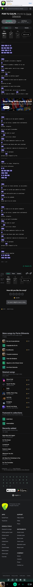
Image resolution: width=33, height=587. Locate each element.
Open (30, 3)
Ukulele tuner (21, 535)
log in (15, 302)
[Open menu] (30, 8)
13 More (4, 337)
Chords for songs (7, 529)
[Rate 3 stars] (16, 294)
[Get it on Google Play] (22, 490)
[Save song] (7, 584)
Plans (18, 524)
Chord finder (5, 547)
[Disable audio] (23, 584)
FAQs (18, 520)
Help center (20, 517)
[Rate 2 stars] (13, 294)
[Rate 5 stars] (22, 294)
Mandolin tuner (21, 544)
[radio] (28, 584)
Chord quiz (5, 553)
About (19, 556)
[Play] (15, 584)
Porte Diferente (16, 468)
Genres (4, 538)
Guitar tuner (20, 532)
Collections (5, 541)
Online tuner (5, 535)
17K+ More (5, 432)
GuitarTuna (4, 468)
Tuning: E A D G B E (2, 274)
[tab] (9, 22)
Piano (16, 27)
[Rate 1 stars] (10, 294)
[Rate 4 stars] (19, 294)
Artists (4, 544)
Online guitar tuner (7, 532)
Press (18, 562)
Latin (6, 261)
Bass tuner (20, 538)
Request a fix (28, 266)
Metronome (5, 550)
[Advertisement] (16, 578)
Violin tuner (20, 541)
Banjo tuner (20, 547)
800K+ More (5, 375)
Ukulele (27, 27)
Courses (4, 556)
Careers (19, 559)
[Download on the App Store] (11, 490)
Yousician (4, 520)
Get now (6, 107)
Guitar (6, 27)
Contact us (20, 565)
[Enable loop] (19, 584)
